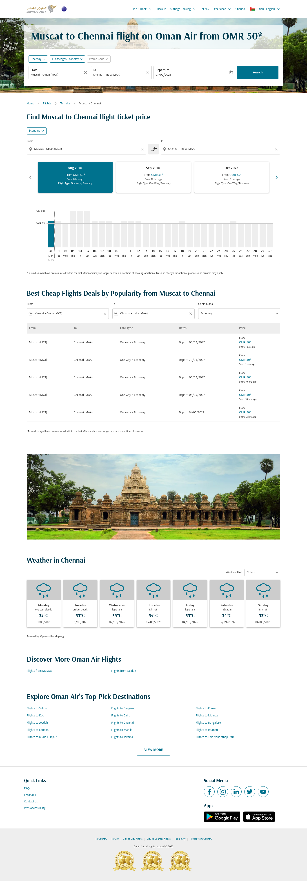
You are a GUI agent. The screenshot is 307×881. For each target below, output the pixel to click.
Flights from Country (201, 839)
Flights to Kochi (36, 715)
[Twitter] (249, 791)
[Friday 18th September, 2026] (182, 234)
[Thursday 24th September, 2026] (226, 235)
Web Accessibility (34, 808)
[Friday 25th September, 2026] (233, 234)
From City (180, 839)
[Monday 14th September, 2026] (153, 235)
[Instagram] (222, 791)
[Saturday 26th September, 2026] (241, 235)
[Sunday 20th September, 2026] (197, 235)
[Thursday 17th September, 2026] (175, 235)
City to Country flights (159, 839)
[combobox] (57, 75)
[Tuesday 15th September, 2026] (160, 235)
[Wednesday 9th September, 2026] (116, 235)
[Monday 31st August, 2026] (51, 234)
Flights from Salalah (123, 671)
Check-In (161, 9)
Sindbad (240, 9)
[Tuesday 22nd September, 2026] (211, 235)
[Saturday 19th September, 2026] (189, 235)
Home (30, 103)
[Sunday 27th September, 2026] (248, 235)
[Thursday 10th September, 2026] (124, 234)
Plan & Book (142, 9)
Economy (34, 130)
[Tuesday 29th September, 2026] (262, 235)
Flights (47, 103)
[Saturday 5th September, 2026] (87, 229)
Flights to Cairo (120, 715)
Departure (162, 70)
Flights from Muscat (39, 671)
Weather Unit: (234, 572)
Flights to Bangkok (122, 708)
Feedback (30, 795)
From (34, 70)
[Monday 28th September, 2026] (255, 235)
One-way (36, 59)
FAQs (27, 788)
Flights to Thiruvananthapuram (215, 737)
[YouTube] (263, 791)
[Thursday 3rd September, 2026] (73, 229)
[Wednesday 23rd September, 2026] (219, 235)
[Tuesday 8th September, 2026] (109, 234)
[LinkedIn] (236, 791)
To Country (101, 839)
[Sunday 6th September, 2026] (95, 234)
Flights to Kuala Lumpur (42, 737)
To (94, 70)
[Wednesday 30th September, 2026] (270, 235)
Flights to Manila (121, 730)
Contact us (31, 801)
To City (115, 839)
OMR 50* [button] (242, 36)
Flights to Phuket (206, 708)
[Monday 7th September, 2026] (102, 234)
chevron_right (276, 177)
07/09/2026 (163, 75)
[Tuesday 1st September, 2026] (58, 234)
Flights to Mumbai (207, 715)
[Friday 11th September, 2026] (131, 234)
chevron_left (30, 177)
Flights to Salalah (37, 708)
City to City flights (132, 839)
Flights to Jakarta (122, 737)
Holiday (204, 9)
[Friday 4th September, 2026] (80, 229)
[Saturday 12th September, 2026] (138, 234)
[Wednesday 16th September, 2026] (168, 235)
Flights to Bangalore (208, 723)
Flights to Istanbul (207, 730)
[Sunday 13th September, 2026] (146, 235)
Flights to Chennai (122, 723)
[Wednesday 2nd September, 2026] (65, 235)
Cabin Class (205, 304)
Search (257, 72)
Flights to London (38, 730)
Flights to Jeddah (37, 723)
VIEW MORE (153, 750)
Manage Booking (183, 9)
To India (65, 103)
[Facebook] (209, 791)
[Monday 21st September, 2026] (204, 235)
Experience (222, 9)
